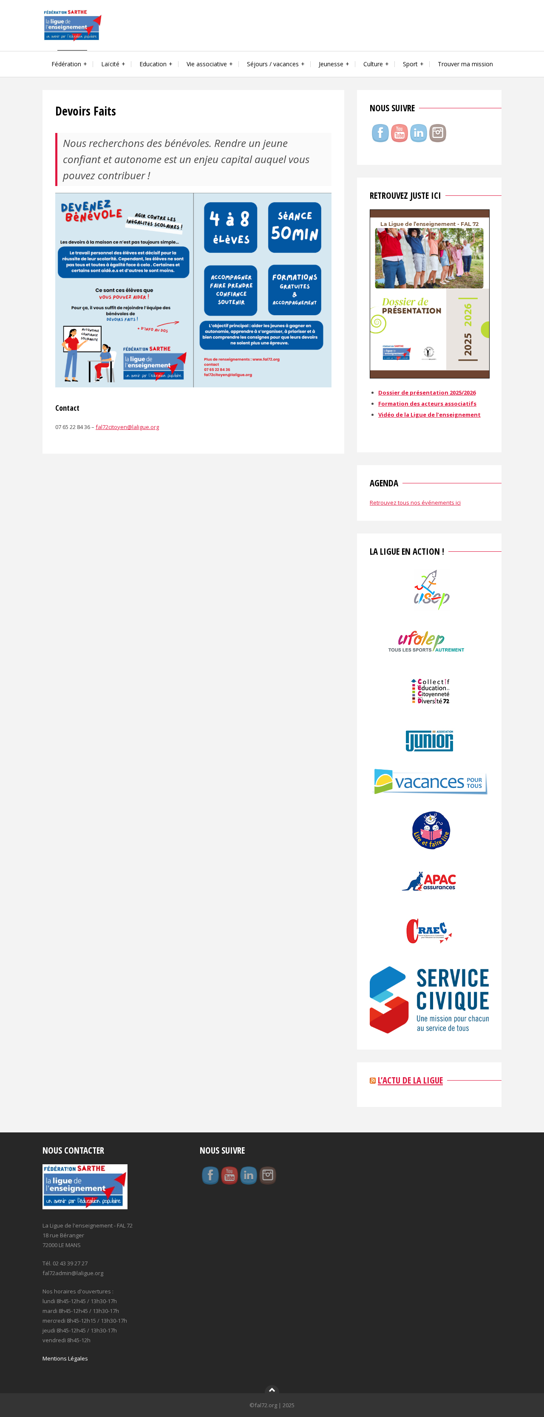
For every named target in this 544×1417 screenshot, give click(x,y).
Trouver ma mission (465, 64)
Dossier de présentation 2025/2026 (427, 392)
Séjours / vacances (273, 64)
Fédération (66, 64)
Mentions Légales (65, 1358)
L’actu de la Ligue (410, 1080)
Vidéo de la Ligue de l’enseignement (429, 414)
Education (153, 64)
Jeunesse (331, 64)
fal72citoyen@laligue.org (127, 427)
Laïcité (110, 64)
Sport (410, 64)
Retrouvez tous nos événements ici (415, 502)
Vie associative (207, 64)
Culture (373, 64)
